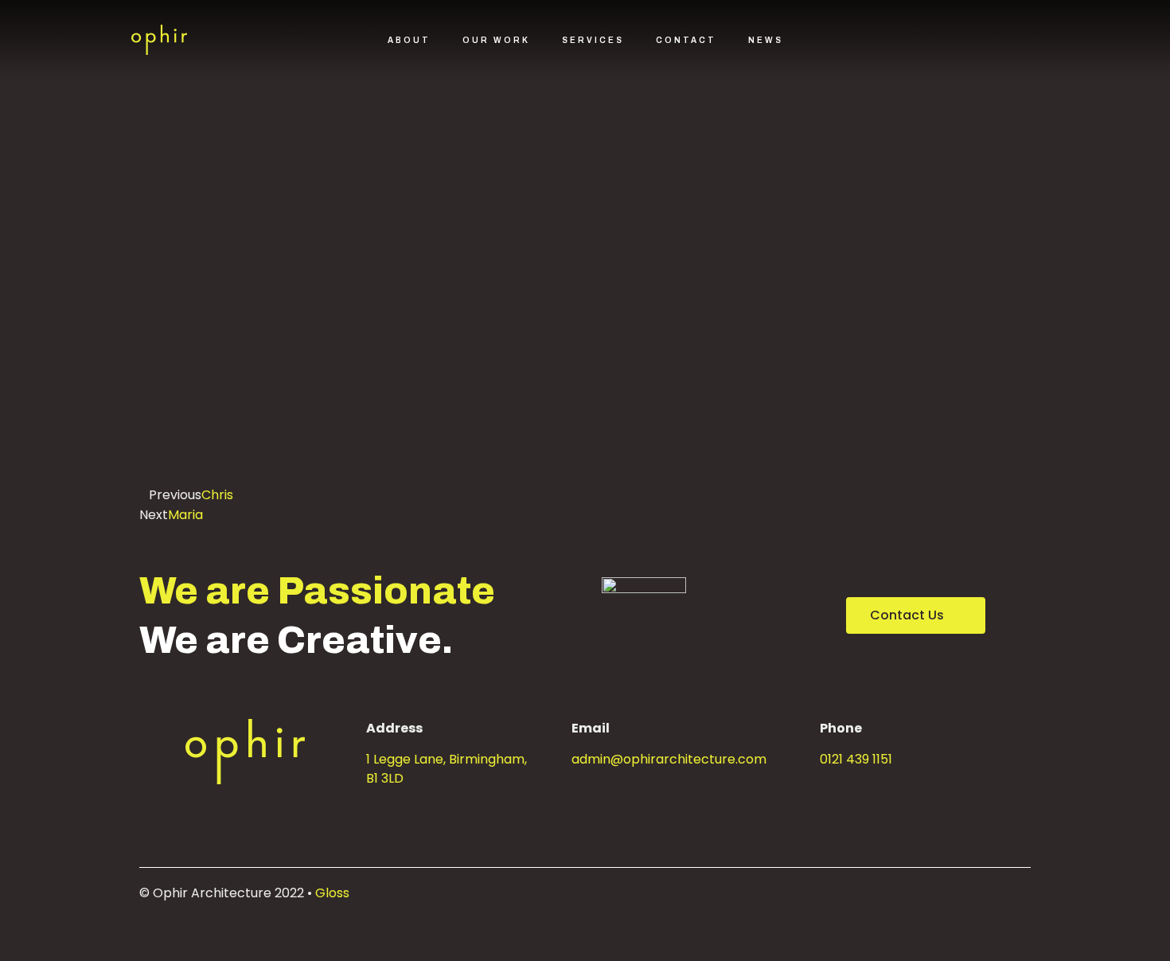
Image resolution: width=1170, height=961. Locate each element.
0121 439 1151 (856, 759)
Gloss (332, 893)
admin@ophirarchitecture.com (668, 759)
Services (593, 40)
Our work (496, 40)
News (765, 40)
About (409, 40)
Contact (686, 40)
